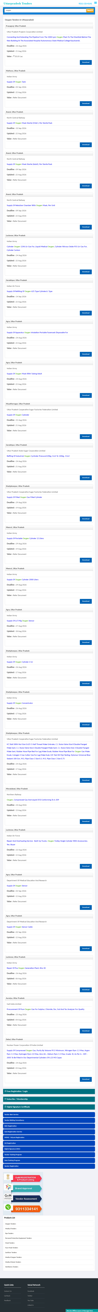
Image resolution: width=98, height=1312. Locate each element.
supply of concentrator (20, 703)
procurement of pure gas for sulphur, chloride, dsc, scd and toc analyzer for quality (45, 1009)
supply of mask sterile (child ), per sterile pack (29, 123)
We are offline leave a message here (80, 1311)
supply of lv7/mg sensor (20, 621)
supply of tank (16, 82)
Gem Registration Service (13, 1132)
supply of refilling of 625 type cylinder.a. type (29, 291)
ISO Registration (10, 1143)
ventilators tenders (11, 1267)
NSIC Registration (10, 1126)
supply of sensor (17, 886)
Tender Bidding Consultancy (14, 1120)
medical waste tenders (13, 1262)
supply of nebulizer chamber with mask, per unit (31, 205)
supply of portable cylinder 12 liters (25, 538)
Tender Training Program (13, 1155)
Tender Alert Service (11, 1115)
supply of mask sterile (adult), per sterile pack (29, 164)
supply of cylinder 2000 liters (22, 580)
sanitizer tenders (11, 1253)
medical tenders (10, 1229)
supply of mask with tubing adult (24, 374)
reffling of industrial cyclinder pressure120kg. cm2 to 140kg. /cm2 (38, 456)
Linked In (31, 1305)
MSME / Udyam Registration (14, 1137)
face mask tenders (11, 1248)
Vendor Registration (11, 1166)
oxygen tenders (10, 1224)
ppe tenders (9, 1233)
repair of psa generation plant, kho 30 (26, 968)
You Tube (31, 1300)
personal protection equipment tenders (18, 1238)
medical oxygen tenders (13, 1257)
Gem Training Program (12, 1160)
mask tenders (9, 1243)
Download (86, 62)
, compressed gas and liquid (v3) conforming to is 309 (33, 800)
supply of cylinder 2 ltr (20, 662)
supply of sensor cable (20, 927)
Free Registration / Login (17, 1091)
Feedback (7, 1300)
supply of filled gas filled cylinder (24, 497)
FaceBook (31, 1291)
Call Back (7, 1296)
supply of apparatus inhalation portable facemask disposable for (37, 333)
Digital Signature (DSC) (12, 1149)
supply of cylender (18, 415)
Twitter (30, 1296)
